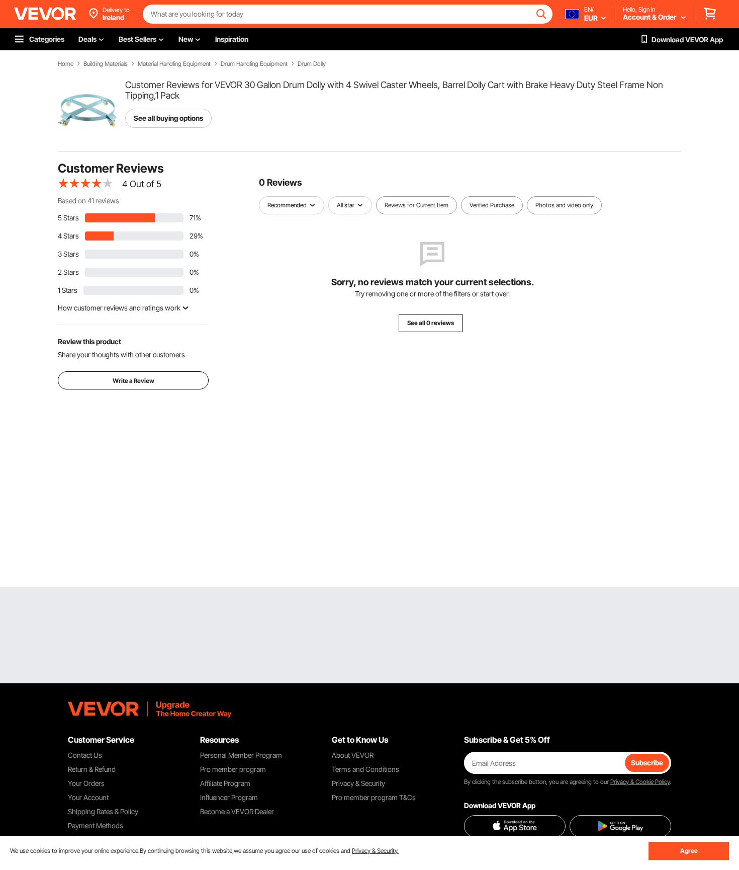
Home (65, 63)
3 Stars (68, 254)
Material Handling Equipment (174, 63)
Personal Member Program (241, 755)
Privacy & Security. (375, 850)
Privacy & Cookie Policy (640, 781)
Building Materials (105, 63)
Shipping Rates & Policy (103, 811)
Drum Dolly (312, 63)
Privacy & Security (358, 783)
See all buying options (168, 118)
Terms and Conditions (365, 769)
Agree (689, 850)
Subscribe (647, 762)
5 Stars (68, 217)
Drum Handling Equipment (254, 63)
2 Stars (68, 272)
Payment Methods (95, 825)
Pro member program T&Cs (374, 797)
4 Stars (68, 235)
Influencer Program (229, 797)
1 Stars (67, 290)
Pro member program (233, 769)
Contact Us (85, 755)
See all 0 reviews (430, 323)
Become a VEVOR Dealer (237, 811)
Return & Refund (92, 769)
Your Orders (86, 783)
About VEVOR (353, 755)
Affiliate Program (225, 783)
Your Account (88, 797)
